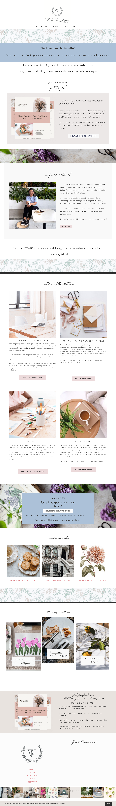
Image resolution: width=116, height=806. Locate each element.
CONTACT (32, 782)
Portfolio (32, 442)
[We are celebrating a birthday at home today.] (110, 792)
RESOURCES (32, 776)
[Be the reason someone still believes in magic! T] (17, 792)
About (48, 26)
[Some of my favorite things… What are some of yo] (52, 792)
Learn (55, 26)
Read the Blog (83, 442)
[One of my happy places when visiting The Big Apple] (6, 792)
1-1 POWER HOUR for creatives (32, 341)
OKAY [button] (108, 803)
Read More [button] (62, 803)
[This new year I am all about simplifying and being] (29, 792)
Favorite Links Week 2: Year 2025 (92, 580)
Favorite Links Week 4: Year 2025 (23, 580)
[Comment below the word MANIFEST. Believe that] (75, 792)
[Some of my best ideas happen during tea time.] (98, 792)
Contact (76, 26)
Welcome (39, 26)
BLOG (32, 779)
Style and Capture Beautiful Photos (83, 341)
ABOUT (32, 770)
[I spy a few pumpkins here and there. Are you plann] (40, 792)
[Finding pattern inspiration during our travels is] (64, 792)
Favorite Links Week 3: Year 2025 (58, 580)
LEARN (32, 773)
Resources (65, 26)
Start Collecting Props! (83, 703)
